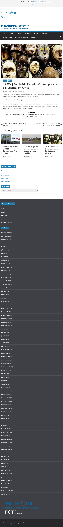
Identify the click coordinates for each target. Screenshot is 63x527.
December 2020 (5, 315)
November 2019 (5, 360)
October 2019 (5, 363)
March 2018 (4, 429)
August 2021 (4, 288)
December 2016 (5, 480)
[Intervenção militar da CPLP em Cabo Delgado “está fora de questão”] (10, 136)
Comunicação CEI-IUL (19, 91)
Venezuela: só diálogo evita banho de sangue (14, 124)
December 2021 (5, 274)
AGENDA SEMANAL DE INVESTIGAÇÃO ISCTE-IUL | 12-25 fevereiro (48, 124)
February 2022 (5, 267)
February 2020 (5, 349)
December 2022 (5, 232)
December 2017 (5, 439)
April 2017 (4, 466)
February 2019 (5, 391)
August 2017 (4, 453)
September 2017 (5, 449)
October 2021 (5, 281)
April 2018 (4, 425)
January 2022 (5, 270)
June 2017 (4, 460)
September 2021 (5, 284)
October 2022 (5, 239)
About (33, 37)
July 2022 (3, 250)
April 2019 (4, 384)
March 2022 (4, 263)
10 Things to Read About (41, 33)
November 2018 (5, 401)
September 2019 (5, 367)
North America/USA (6, 181)
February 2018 (5, 432)
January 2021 (5, 312)
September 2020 (5, 325)
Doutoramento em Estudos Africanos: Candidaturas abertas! (52, 150)
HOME (4, 33)
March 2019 (4, 387)
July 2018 (3, 415)
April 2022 (4, 260)
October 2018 (5, 404)
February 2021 (5, 308)
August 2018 (4, 411)
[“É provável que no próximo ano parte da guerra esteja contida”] (31, 136)
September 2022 (5, 243)
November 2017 (5, 442)
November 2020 (5, 318)
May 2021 (4, 298)
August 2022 (4, 246)
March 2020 (4, 346)
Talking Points (7, 37)
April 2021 (4, 301)
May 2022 (4, 257)
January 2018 (5, 435)
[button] (36, 37)
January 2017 (5, 477)
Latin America (5, 175)
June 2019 (4, 377)
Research (28, 33)
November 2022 (5, 236)
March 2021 (4, 305)
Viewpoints (12, 33)
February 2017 (5, 473)
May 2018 (4, 422)
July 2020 (3, 332)
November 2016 (5, 484)
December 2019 (5, 356)
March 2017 (4, 470)
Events (20, 33)
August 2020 (4, 329)
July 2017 (3, 456)
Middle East (4, 178)
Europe (3, 173)
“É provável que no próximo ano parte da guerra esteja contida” (31, 150)
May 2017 (4, 463)
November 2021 (5, 277)
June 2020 (4, 336)
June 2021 (4, 294)
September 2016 (5, 491)
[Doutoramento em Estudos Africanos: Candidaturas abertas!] (52, 136)
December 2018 (5, 398)
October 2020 (5, 322)
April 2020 (4, 343)
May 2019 (4, 380)
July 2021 (3, 291)
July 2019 (3, 373)
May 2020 (4, 339)
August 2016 (4, 494)
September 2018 (5, 408)
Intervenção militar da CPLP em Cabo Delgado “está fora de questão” (10, 150)
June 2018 (4, 418)
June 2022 (4, 253)
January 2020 (5, 353)
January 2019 (5, 394)
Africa (5, 80)
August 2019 (4, 370)
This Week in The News (21, 37)
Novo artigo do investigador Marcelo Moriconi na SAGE (38, 2)
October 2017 (5, 446)
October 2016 (5, 487)
